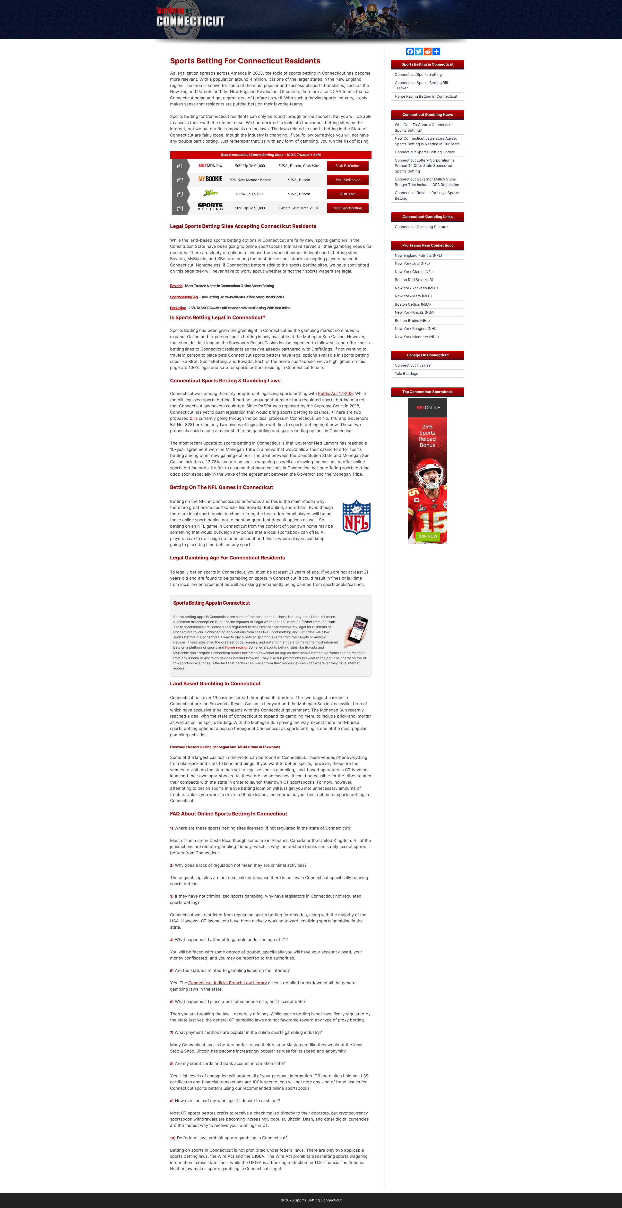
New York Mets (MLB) (413, 296)
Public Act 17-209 (335, 393)
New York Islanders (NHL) (417, 336)
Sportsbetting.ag (184, 297)
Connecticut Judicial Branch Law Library (227, 982)
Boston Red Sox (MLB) (414, 279)
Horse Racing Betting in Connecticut (426, 96)
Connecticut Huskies (413, 365)
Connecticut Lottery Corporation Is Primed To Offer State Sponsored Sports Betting (424, 165)
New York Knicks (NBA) (415, 312)
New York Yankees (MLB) (416, 288)
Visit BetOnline (348, 166)
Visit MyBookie (348, 180)
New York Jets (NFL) (412, 263)
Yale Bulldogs (406, 373)
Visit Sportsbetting (348, 208)
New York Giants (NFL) (414, 271)
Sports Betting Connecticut (318, 1200)
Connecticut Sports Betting (418, 74)
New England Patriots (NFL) (418, 255)
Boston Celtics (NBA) (413, 304)
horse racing (236, 647)
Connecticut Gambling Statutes (421, 226)
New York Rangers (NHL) (416, 328)
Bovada (176, 285)
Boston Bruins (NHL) (412, 320)
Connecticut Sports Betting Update (425, 152)
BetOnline (178, 308)
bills (194, 418)
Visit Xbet (347, 194)
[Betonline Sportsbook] (427, 542)
